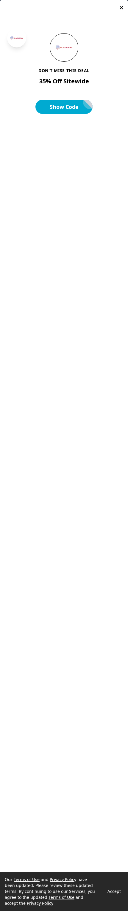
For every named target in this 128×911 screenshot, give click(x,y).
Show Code (64, 106)
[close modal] (121, 7)
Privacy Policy (63, 879)
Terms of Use (27, 879)
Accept (114, 891)
